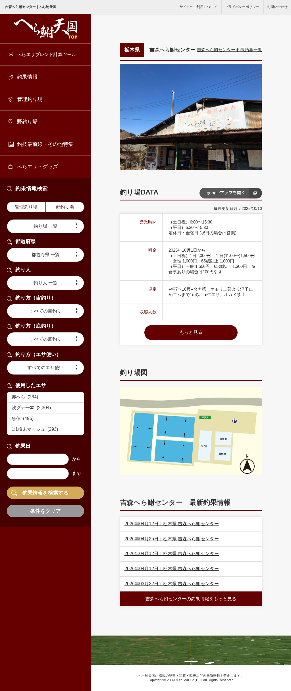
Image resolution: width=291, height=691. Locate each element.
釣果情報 (27, 77)
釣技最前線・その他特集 (45, 144)
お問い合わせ (277, 7)
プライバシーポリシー (242, 7)
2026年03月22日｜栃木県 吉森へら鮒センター (171, 583)
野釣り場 (27, 122)
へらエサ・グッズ (37, 166)
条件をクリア (45, 511)
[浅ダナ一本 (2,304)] (45, 408)
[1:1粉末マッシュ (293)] (45, 429)
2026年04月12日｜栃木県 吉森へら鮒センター (171, 523)
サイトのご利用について (198, 7)
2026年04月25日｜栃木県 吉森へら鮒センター (171, 538)
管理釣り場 (30, 99)
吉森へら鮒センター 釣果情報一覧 (229, 49)
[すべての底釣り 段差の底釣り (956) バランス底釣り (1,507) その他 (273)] (45, 339)
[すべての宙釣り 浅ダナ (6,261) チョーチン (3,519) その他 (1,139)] (45, 311)
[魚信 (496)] (45, 418)
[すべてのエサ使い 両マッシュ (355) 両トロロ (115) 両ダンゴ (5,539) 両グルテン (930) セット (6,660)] (45, 368)
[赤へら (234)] (45, 397)
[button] (182, 165)
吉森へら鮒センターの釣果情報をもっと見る (191, 598)
